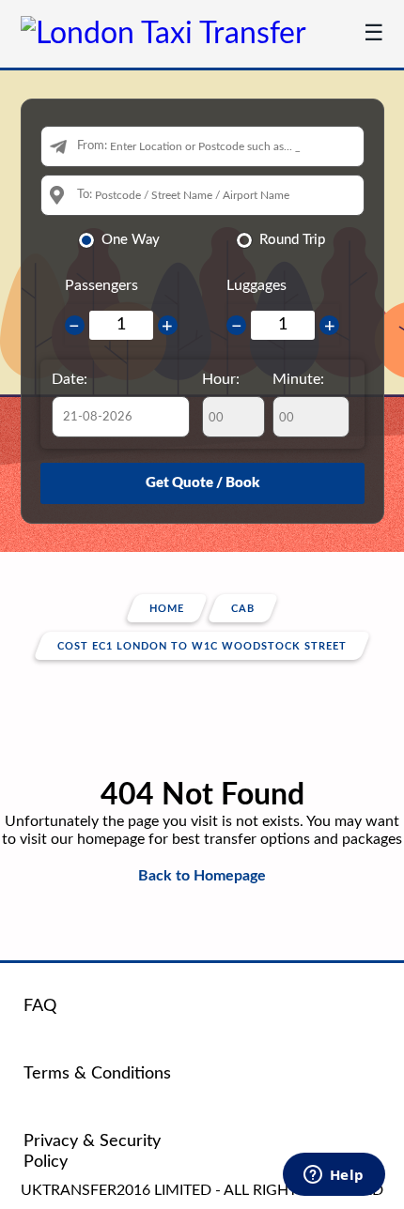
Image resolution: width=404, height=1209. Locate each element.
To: (84, 195)
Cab (243, 609)
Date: (69, 379)
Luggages (256, 285)
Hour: (221, 379)
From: (92, 146)
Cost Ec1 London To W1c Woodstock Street (202, 646)
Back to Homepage (202, 875)
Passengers (101, 285)
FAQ (39, 1006)
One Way (130, 240)
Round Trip (292, 240)
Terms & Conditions (97, 1073)
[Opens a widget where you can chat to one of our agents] (333, 1176)
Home (166, 609)
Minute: (298, 379)
